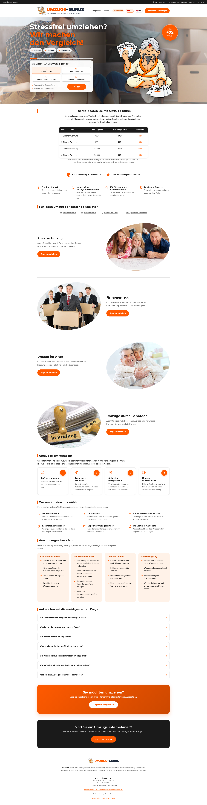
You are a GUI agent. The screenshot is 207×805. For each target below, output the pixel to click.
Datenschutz (96, 798)
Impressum (106, 798)
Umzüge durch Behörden (136, 213)
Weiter (77, 87)
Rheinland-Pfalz (92, 770)
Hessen (122, 767)
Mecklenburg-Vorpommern (135, 767)
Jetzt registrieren (103, 739)
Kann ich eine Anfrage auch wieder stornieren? (61, 675)
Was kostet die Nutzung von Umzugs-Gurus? (60, 627)
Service (106, 11)
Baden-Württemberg (77, 767)
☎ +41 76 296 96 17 (160, 2)
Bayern (87, 767)
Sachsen (109, 770)
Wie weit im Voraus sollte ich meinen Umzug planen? (63, 656)
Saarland (102, 770)
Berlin (93, 767)
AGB (113, 798)
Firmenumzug (90, 213)
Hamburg (115, 767)
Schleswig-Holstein (131, 770)
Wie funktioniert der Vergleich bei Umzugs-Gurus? (63, 618)
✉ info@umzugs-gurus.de (178, 2)
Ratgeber (96, 11)
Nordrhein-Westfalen (79, 770)
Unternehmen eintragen (157, 11)
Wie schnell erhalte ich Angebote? (55, 637)
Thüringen (143, 770)
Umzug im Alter (111, 213)
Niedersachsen (66, 770)
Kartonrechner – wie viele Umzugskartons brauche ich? (103, 790)
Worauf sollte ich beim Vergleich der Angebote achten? (65, 665)
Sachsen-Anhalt (118, 770)
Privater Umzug (69, 213)
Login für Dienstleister (10, 2)
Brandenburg (100, 767)
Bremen (108, 767)
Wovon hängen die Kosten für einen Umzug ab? (61, 646)
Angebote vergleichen (103, 705)
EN (138, 10)
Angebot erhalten (49, 254)
